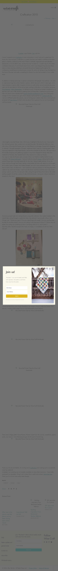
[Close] (53, 268)
